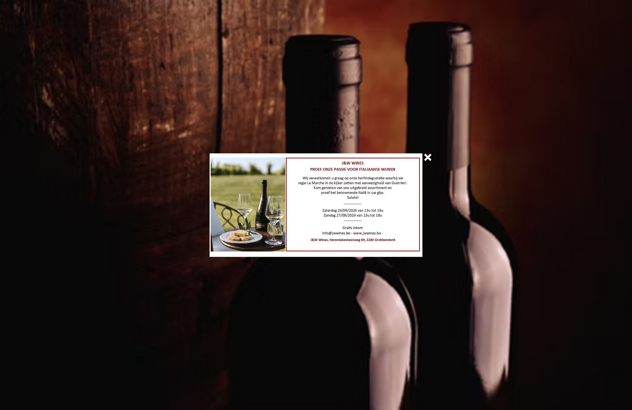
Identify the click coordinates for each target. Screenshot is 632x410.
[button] (428, 157)
